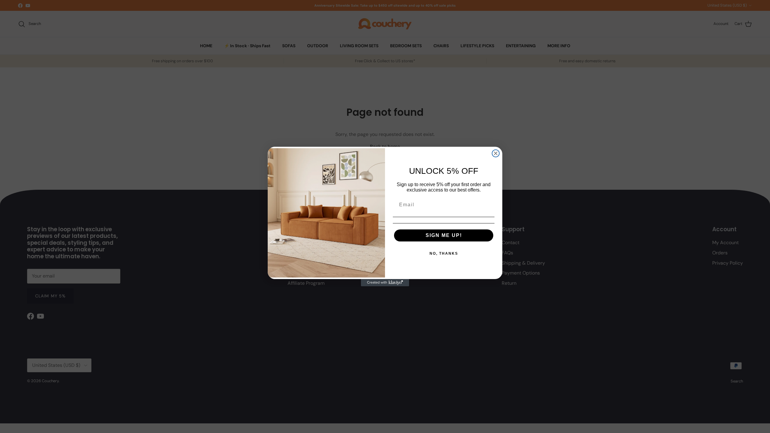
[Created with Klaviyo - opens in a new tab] (385, 282)
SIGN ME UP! (444, 235)
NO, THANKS (444, 253)
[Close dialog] (495, 153)
